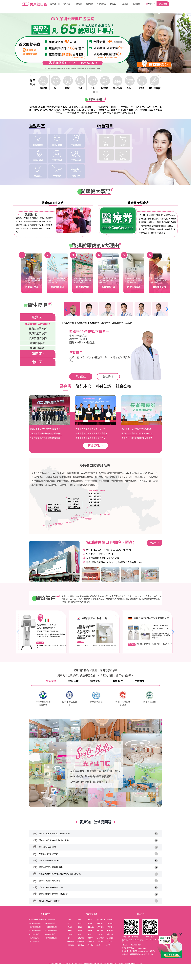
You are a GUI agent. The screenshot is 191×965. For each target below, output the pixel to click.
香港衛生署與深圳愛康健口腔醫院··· (91, 438)
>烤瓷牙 (79, 923)
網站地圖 (113, 964)
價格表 (113, 4)
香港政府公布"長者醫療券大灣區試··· (137, 438)
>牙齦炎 (89, 920)
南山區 (37, 362)
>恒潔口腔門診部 (35, 930)
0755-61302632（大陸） (137, 940)
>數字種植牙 (100, 920)
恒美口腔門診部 (54, 504)
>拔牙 (69, 923)
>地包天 (109, 941)
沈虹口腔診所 (53, 507)
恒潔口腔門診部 (95, 499)
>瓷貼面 (69, 927)
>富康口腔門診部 (35, 923)
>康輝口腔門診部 (35, 927)
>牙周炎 (89, 923)
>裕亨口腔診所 (50, 923)
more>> (155, 542)
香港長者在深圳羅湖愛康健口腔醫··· (91, 429)
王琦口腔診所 (73, 504)
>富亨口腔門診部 (51, 938)
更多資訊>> (95, 445)
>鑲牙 (69, 938)
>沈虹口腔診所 (34, 934)
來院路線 (124, 4)
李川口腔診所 (73, 499)
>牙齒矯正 (100, 934)
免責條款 (106, 964)
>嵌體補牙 (90, 938)
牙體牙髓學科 (118, 323)
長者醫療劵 (101, 4)
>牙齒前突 (100, 938)
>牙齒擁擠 (110, 938)
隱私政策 (99, 964)
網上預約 (163, 4)
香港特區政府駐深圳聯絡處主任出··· (137, 433)
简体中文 (151, 4)
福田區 (37, 354)
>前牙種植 (110, 920)
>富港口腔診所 (34, 941)
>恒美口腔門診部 (51, 930)
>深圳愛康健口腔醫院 (36, 920)
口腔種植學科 (81, 323)
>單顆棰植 (110, 923)
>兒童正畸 (80, 945)
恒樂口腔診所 (94, 505)
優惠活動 (136, 4)
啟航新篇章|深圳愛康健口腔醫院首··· (46, 433)
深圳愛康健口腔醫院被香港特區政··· (137, 429)
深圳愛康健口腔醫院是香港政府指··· (91, 433)
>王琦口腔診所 (50, 920)
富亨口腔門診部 (74, 507)
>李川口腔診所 (50, 934)
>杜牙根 (79, 930)
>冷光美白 (80, 938)
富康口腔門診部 (95, 493)
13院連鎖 (78, 4)
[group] (95, 43)
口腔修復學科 (94, 323)
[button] (90, 70)
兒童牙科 (129, 323)
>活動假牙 (70, 934)
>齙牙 (98, 945)
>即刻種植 (110, 930)
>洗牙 (69, 920)
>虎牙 (108, 945)
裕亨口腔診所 (73, 501)
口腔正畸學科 (68, 323)
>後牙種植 (100, 923)
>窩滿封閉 (90, 941)
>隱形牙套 (110, 934)
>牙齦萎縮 (70, 941)
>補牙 (79, 920)
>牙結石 (79, 927)
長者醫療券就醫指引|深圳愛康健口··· (46, 438)
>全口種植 (100, 930)
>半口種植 (110, 927)
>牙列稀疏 (100, 941)
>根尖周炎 (90, 945)
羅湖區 (37, 317)
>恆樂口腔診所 (34, 938)
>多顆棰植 (100, 927)
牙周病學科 (106, 323)
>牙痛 (79, 934)
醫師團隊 (90, 4)
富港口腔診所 (94, 502)
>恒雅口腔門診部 (51, 927)
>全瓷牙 (89, 930)
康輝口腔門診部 (95, 496)
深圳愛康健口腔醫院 (97, 490)
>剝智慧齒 (80, 941)
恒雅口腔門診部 (54, 510)
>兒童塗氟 (70, 945)
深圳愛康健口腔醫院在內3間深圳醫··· (46, 429)
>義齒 (89, 934)
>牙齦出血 (90, 927)
